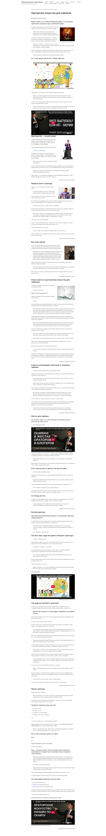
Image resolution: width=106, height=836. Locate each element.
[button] (47, 3)
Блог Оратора (37, 9)
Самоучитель (35, 784)
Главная (32, 9)
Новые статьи (61, 3)
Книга (42, 9)
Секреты (34, 782)
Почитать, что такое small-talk (39, 150)
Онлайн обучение (36, 794)
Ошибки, (34, 786)
